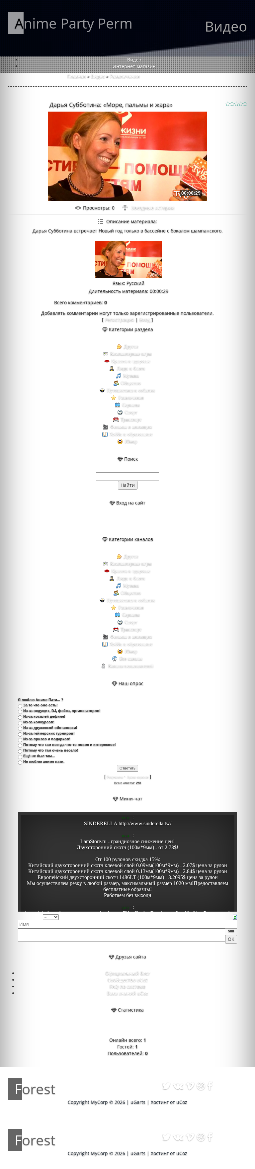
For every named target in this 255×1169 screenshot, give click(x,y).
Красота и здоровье (131, 361)
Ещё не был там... (39, 756)
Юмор (131, 441)
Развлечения (125, 76)
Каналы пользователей (130, 666)
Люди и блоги (131, 368)
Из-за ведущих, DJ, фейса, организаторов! (62, 711)
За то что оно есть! (40, 705)
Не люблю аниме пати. (43, 762)
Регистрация (119, 319)
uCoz (181, 1102)
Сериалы (130, 405)
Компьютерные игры (130, 353)
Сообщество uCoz (128, 980)
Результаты (115, 777)
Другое (131, 346)
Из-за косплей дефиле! (44, 716)
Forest (35, 1088)
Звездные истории (152, 208)
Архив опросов (137, 777)
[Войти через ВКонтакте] (122, 521)
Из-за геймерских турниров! (49, 733)
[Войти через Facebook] (133, 521)
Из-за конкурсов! (38, 722)
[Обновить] (235, 916)
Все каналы (131, 658)
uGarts (137, 1102)
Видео (98, 76)
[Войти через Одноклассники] (144, 521)
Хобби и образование (131, 434)
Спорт (131, 412)
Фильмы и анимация (131, 426)
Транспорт (131, 419)
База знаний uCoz (127, 993)
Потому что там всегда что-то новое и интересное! (69, 745)
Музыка (131, 375)
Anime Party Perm (73, 23)
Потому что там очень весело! (50, 750)
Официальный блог (127, 973)
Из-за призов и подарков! (46, 739)
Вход (144, 319)
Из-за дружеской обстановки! (50, 728)
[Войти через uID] (111, 521)
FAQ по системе (127, 986)
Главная (76, 76)
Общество (131, 383)
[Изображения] (128, 259)
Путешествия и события (131, 390)
